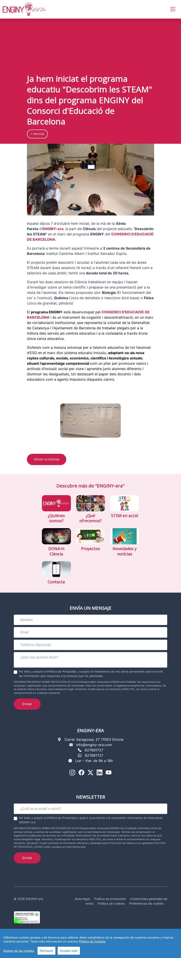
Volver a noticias (46, 459)
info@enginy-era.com (94, 745)
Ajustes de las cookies (18, 950)
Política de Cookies (92, 941)
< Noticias (37, 134)
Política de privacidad (110, 899)
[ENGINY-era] (25, 9)
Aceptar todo (69, 950)
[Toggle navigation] (172, 9)
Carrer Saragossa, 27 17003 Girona (93, 739)
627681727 (94, 750)
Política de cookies (111, 903)
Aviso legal (82, 899)
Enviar (27, 704)
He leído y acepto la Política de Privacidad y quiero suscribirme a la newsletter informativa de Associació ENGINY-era (90, 820)
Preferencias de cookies (146, 903)
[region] (90, 943)
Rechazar (46, 950)
